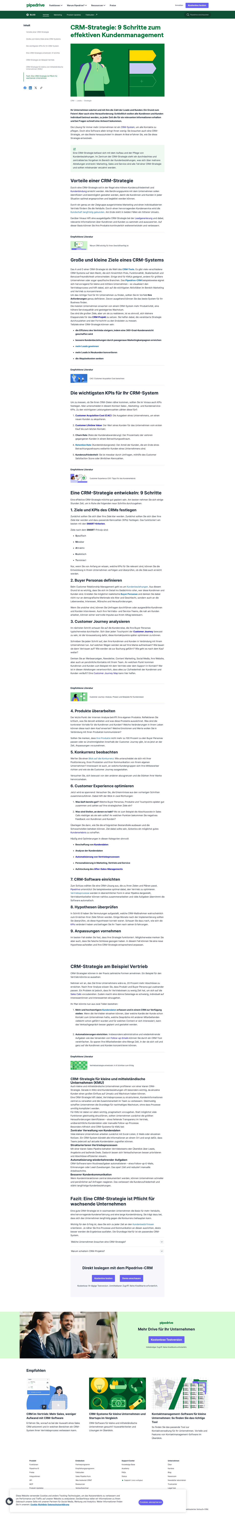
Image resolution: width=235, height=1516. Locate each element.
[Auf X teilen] (35, 88)
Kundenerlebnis (78, 832)
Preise (113, 5)
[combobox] (197, 14)
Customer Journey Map (106, 673)
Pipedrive (75, 889)
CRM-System (128, 127)
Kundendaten (109, 1010)
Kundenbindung (78, 191)
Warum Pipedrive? (75, 5)
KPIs (72, 924)
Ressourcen (97, 5)
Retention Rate (83, 445)
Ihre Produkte (103, 738)
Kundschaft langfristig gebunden (87, 212)
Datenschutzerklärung (58, 1504)
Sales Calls (75, 994)
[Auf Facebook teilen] (25, 88)
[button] (9, 1501)
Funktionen (54, 5)
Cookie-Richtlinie (38, 1504)
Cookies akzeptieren (151, 1502)
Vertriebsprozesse (79, 893)
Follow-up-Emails (120, 1038)
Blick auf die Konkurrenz (101, 758)
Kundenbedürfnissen (143, 1224)
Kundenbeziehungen (137, 586)
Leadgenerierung (143, 218)
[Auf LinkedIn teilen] (30, 88)
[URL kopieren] (41, 88)
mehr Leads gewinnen (87, 346)
